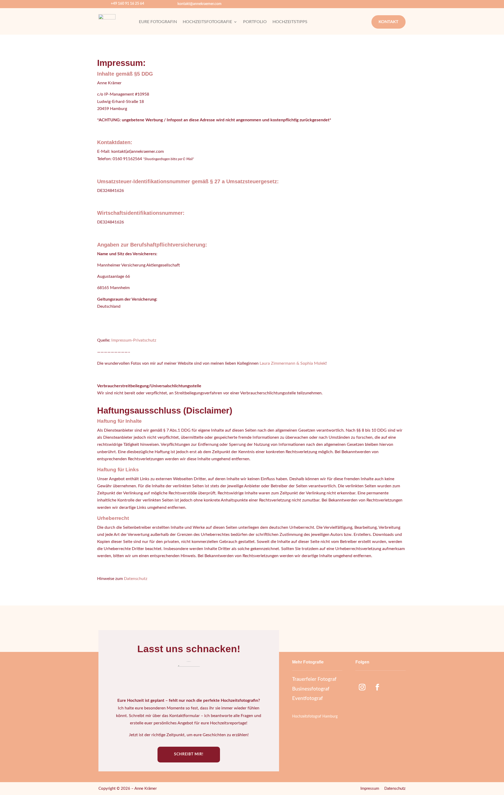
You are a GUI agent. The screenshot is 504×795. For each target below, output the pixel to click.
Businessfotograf (310, 689)
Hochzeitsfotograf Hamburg (315, 716)
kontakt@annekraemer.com (199, 4)
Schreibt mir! (188, 754)
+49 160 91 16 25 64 (127, 4)
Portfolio (255, 22)
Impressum (369, 789)
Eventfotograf (307, 698)
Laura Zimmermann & (279, 363)
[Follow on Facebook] (377, 687)
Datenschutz (135, 579)
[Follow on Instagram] (362, 687)
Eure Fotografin (158, 22)
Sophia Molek (313, 363)
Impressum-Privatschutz (133, 340)
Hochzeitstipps (289, 22)
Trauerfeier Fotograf (314, 679)
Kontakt (388, 22)
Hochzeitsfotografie (207, 22)
